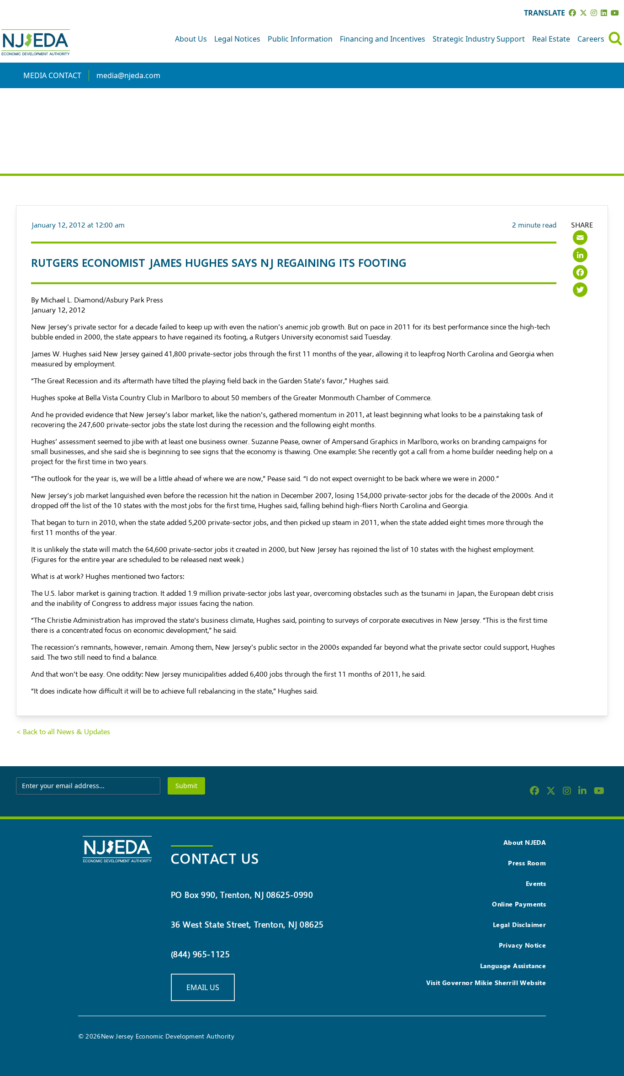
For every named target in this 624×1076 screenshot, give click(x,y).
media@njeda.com (128, 75)
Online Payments (519, 904)
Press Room (527, 863)
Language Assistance (513, 965)
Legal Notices (237, 39)
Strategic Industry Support (479, 39)
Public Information (300, 39)
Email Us (202, 987)
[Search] (615, 39)
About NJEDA (524, 842)
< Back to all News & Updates (63, 732)
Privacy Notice (522, 945)
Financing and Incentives (382, 39)
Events (536, 883)
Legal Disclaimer (519, 924)
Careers (590, 39)
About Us (191, 39)
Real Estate (551, 39)
